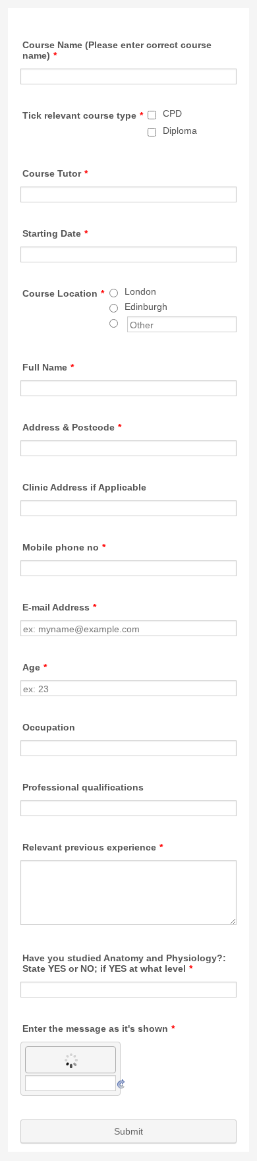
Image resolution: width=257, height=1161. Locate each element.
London (140, 291)
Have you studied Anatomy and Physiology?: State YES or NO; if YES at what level (124, 963)
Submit (128, 1131)
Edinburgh (146, 306)
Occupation (48, 727)
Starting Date (55, 233)
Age (34, 667)
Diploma (180, 130)
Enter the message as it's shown (98, 1028)
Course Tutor (55, 173)
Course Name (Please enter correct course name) (117, 50)
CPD (172, 113)
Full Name (48, 367)
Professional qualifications (83, 787)
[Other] (126, 321)
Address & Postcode (71, 427)
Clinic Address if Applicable (84, 487)
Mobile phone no (63, 547)
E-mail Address (59, 607)
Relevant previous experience (92, 847)
